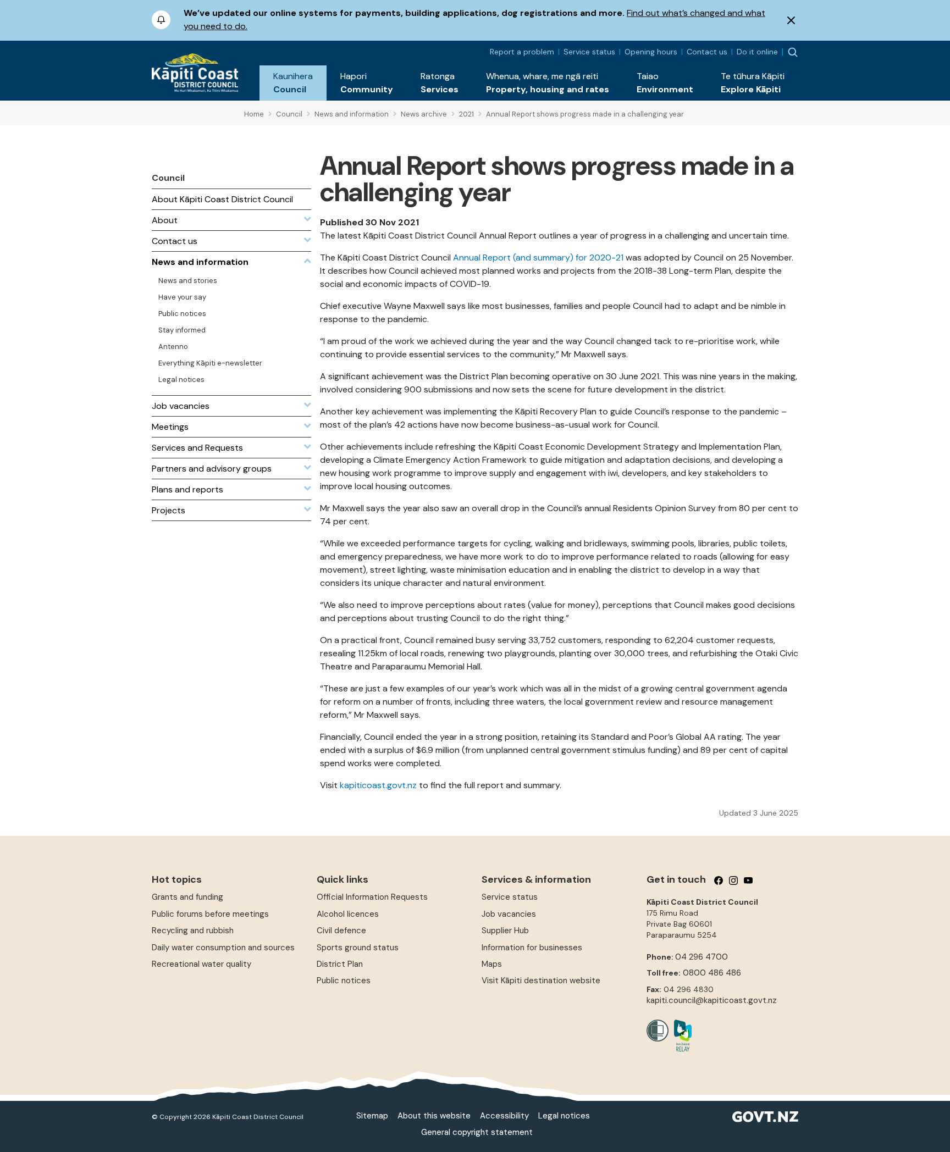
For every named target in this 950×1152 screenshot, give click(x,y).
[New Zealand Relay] (680, 1035)
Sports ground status (358, 947)
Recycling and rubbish (193, 930)
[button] (293, 83)
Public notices (344, 980)
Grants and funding (187, 896)
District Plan (340, 964)
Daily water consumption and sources (223, 947)
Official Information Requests (372, 896)
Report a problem (522, 52)
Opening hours (651, 52)
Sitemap (372, 1115)
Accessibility (504, 1115)
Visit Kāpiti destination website (541, 980)
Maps (492, 964)
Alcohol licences (348, 914)
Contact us (707, 52)
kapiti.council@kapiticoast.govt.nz (712, 1000)
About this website (434, 1115)
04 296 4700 (701, 956)
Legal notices (564, 1115)
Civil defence (341, 930)
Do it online (757, 52)
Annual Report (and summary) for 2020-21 (538, 257)
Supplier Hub (505, 930)
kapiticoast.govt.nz (378, 785)
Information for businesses (532, 947)
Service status (589, 52)
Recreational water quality (201, 964)
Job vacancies (509, 914)
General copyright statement (477, 1132)
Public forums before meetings (210, 914)
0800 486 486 (712, 972)
